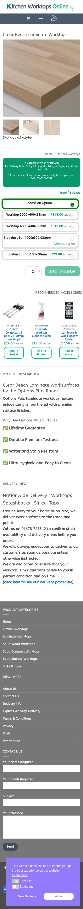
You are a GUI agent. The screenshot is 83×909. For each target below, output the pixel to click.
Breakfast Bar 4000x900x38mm (27, 238)
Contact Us (11, 696)
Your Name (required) (19, 762)
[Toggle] (77, 740)
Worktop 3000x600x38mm (26, 214)
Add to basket (62, 271)
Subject (8, 796)
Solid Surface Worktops (20, 659)
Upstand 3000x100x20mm (27, 254)
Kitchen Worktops (15, 629)
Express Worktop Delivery (21, 711)
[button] (28, 18)
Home (49, 154)
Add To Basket (13, 352)
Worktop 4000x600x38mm (26, 226)
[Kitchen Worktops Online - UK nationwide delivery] (41, 7)
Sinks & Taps (12, 666)
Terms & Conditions (17, 718)
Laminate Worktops (17, 636)
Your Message (13, 813)
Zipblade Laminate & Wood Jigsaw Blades (69, 334)
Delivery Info (12, 704)
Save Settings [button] (27, 896)
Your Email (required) (18, 779)
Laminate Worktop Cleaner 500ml (41, 333)
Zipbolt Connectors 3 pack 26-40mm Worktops (14, 334)
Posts (6, 733)
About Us (9, 689)
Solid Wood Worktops (19, 644)
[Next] (73, 78)
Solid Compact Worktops (21, 651)
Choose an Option (39, 203)
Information (11, 741)
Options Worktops (68, 154)
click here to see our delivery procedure (38, 582)
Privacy (8, 726)
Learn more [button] (20, 875)
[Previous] (9, 78)
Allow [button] (58, 896)
